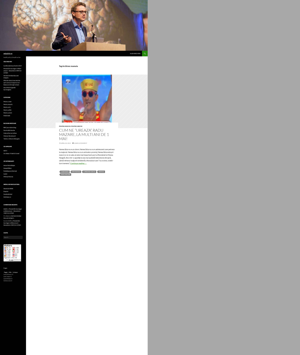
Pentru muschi (65, 126)
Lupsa (5, 174)
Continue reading (78, 163)
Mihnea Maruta (8, 177)
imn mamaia (76, 171)
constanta (65, 171)
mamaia (101, 171)
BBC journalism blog (10, 127)
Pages (6, 272)
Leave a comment (80, 143)
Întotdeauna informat (10, 171)
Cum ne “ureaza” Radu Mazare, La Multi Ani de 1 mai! (84, 134)
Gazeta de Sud (8, 194)
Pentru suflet (7, 110)
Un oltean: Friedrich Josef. (11, 153)
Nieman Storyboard (10, 136)
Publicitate (7, 115)
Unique (15, 272)
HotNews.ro (7, 197)
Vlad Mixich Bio (135, 53)
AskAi (5, 209)
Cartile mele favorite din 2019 (13, 66)
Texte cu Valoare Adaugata (12, 139)
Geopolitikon (8, 168)
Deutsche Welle (8, 188)
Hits (10, 272)
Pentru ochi (7, 107)
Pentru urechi (76, 126)
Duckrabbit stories (9, 130)
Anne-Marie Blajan (9, 165)
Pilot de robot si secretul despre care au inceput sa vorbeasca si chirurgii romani (12, 83)
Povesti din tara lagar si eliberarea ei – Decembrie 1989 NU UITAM (13, 71)
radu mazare (65, 174)
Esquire (6, 191)
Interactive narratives (10, 133)
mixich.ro (8, 53)
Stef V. (5, 151)
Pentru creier (8, 101)
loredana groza (89, 171)
